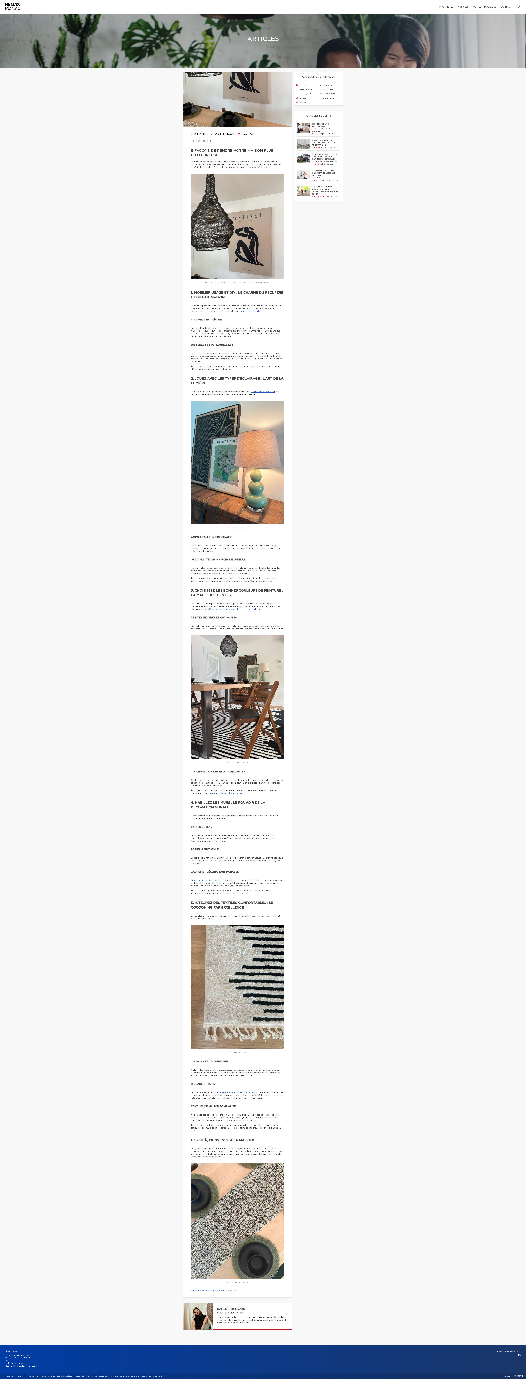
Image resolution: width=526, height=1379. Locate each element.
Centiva (518, 1376)
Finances (327, 85)
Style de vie (328, 98)
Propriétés (446, 7)
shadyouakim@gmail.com (25, 1366)
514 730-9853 (16, 1363)
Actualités (305, 98)
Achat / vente (306, 94)
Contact (506, 7)
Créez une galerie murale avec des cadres (210, 880)
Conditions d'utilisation (130, 1376)
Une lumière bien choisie (262, 392)
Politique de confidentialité (106, 1376)
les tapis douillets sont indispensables (236, 1093)
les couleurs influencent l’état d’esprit (225, 793)
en (519, 7)
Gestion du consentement (153, 1376)
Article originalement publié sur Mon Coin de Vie (213, 1291)
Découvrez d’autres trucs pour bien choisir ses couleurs (234, 609)
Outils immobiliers (484, 7)
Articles (463, 7)
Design (302, 102)
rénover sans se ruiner (251, 311)
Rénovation (201, 134)
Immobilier (327, 90)
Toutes (303, 85)
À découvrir (305, 90)
